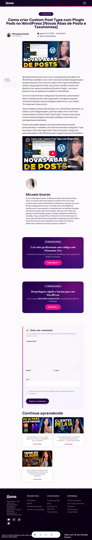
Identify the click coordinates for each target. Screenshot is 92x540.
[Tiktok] (19, 520)
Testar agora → (53, 263)
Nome (28, 370)
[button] (84, 3)
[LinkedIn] (46, 534)
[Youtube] (9, 520)
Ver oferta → (53, 307)
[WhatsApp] (51, 534)
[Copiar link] (57, 534)
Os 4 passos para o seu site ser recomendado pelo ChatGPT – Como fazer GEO (68, 439)
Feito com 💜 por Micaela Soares (76, 536)
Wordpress (46, 14)
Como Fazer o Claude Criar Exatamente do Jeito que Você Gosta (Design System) (37, 473)
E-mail (57, 370)
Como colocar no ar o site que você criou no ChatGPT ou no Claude (37, 439)
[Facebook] (35, 534)
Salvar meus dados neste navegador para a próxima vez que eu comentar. (51, 392)
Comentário (31, 341)
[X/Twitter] (40, 534)
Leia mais (37, 444)
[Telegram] (9, 523)
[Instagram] (14, 520)
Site (27, 379)
